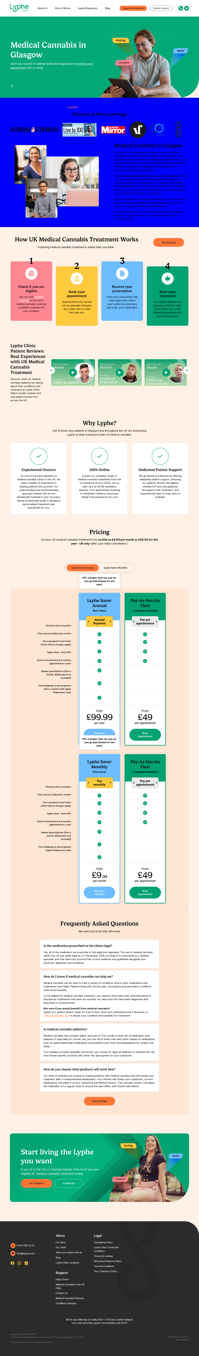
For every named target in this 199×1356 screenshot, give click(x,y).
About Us (42, 8)
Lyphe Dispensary (88, 8)
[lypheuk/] (19, 1263)
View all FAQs (99, 1101)
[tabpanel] (99, 954)
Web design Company (178, 1337)
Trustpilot (72, 106)
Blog (107, 8)
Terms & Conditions (104, 1266)
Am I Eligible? (36, 1183)
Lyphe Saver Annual (83, 567)
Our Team (61, 1247)
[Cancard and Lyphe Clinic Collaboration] (157, 130)
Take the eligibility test (56, 1015)
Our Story (61, 1242)
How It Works (62, 8)
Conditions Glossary (66, 1303)
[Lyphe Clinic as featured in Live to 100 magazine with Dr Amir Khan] (80, 129)
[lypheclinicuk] (12, 1263)
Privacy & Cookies (103, 1256)
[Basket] (186, 8)
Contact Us (69, 1183)
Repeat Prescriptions (133, 8)
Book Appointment (145, 735)
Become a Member (99, 735)
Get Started (169, 242)
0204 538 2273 (25, 1245)
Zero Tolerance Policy (105, 1271)
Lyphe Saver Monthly (115, 567)
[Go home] (19, 8)
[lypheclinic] (26, 1263)
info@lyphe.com (25, 1253)
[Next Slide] (186, 370)
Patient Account (161, 8)
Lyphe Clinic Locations (67, 1262)
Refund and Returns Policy (108, 1261)
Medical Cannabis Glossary (70, 1298)
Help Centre (62, 1279)
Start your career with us (69, 1252)
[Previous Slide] (51, 370)
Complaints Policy (103, 1242)
